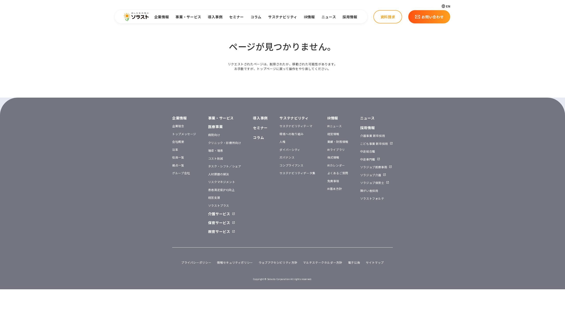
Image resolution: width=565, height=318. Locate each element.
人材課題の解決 (218, 174)
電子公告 (354, 262)
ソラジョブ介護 (370, 175)
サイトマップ (375, 262)
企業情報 (161, 16)
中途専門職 (367, 159)
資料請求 (387, 16)
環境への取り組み (291, 134)
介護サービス (219, 213)
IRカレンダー (336, 165)
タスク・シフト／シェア (224, 166)
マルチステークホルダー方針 (322, 262)
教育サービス (219, 231)
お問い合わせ (433, 16)
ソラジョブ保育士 (372, 183)
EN (448, 6)
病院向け (214, 135)
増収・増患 (215, 150)
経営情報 (333, 134)
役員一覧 (178, 157)
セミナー (236, 16)
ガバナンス (286, 157)
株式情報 (333, 157)
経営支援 (214, 197)
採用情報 (350, 16)
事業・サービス (188, 16)
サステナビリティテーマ (295, 126)
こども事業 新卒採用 (374, 144)
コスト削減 (215, 158)
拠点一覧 (178, 165)
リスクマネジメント (221, 182)
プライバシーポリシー (196, 262)
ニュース (329, 16)
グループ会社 (181, 173)
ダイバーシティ (289, 150)
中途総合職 (367, 151)
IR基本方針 (334, 189)
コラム (256, 16)
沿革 (175, 150)
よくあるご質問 (337, 173)
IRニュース (334, 126)
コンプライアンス (291, 165)
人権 (282, 142)
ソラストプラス (218, 205)
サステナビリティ (282, 16)
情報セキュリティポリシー (235, 262)
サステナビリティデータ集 (297, 173)
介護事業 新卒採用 (372, 136)
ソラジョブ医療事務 (373, 167)
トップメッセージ (184, 134)
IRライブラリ (336, 150)
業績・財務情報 (337, 142)
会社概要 (178, 142)
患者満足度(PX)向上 (221, 190)
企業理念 (178, 126)
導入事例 (215, 16)
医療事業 (215, 126)
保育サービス (219, 222)
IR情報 (309, 16)
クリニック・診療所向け (224, 143)
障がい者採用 (369, 191)
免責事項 (333, 181)
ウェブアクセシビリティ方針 (278, 262)
